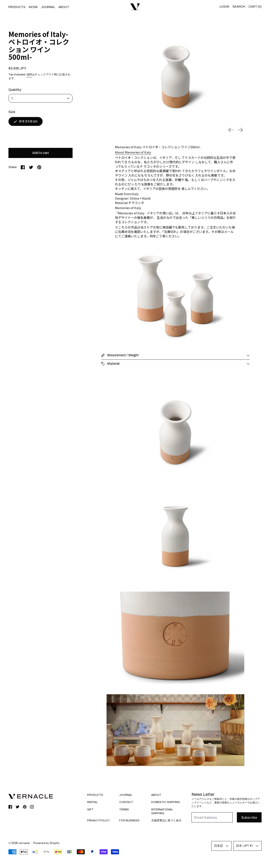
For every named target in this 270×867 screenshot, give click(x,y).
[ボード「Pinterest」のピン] (39, 167)
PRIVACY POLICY (98, 820)
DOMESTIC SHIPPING (165, 802)
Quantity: (15, 89)
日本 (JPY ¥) (244, 846)
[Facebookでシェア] (23, 167)
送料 (29, 74)
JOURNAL (48, 7)
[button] (175, 76)
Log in (224, 6)
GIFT (90, 809)
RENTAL (92, 802)
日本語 (218, 846)
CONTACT (126, 802)
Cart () (255, 6)
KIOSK (33, 7)
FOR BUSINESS (129, 820)
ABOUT (63, 7)
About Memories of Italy (133, 152)
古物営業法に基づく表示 (166, 820)
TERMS (124, 809)
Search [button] (238, 6)
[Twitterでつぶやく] (31, 167)
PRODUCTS (17, 7)
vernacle (24, 843)
